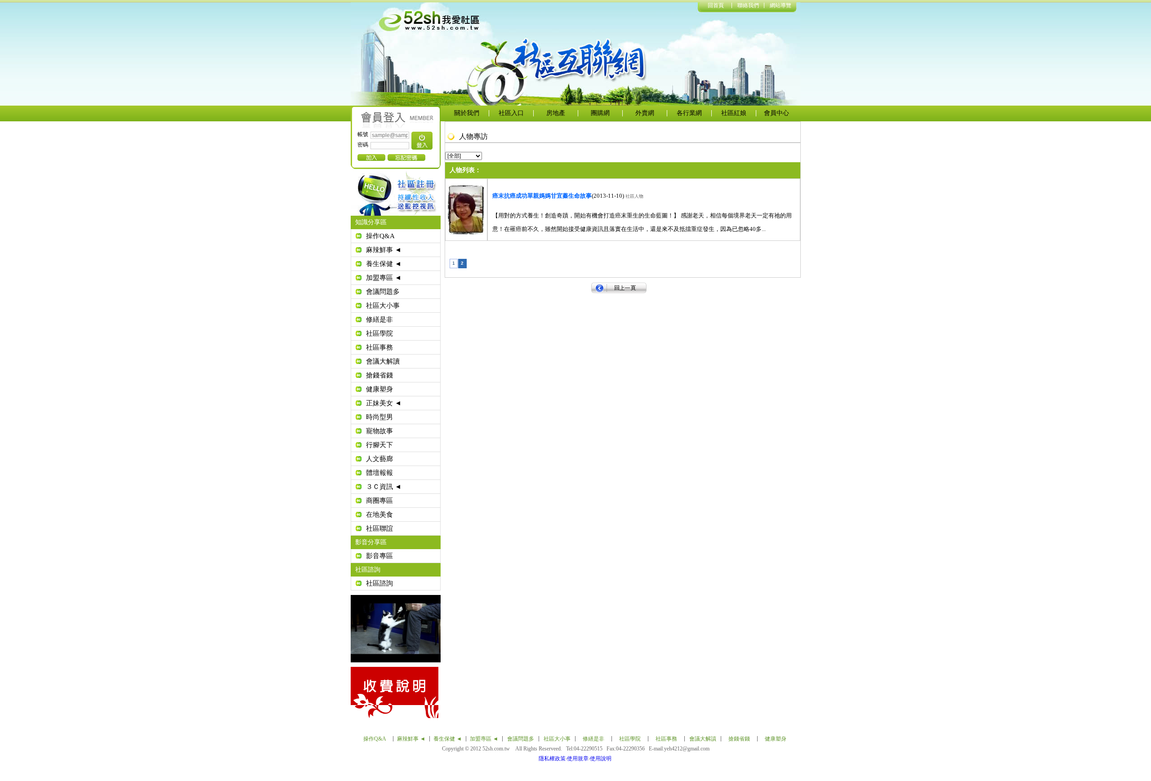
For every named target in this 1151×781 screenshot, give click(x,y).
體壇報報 (379, 472)
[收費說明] (528, 692)
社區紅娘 (733, 113)
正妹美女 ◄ (384, 403)
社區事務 (379, 347)
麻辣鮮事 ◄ (384, 249)
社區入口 (511, 113)
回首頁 (716, 5)
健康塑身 (379, 389)
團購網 (600, 113)
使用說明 (600, 758)
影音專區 (379, 555)
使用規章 (578, 758)
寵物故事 (379, 431)
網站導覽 (780, 5)
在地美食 (379, 514)
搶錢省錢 (379, 375)
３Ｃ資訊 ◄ (384, 486)
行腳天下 (379, 444)
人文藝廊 (379, 458)
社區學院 (379, 333)
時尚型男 (379, 417)
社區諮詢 (379, 583)
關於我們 (466, 113)
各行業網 (689, 113)
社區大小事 (383, 305)
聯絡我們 (748, 5)
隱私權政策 (552, 758)
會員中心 (776, 113)
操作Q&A (380, 236)
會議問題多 (383, 291)
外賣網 (644, 113)
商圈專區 (379, 500)
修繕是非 (379, 319)
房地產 (555, 113)
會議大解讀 (383, 361)
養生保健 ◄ (384, 263)
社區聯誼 (379, 528)
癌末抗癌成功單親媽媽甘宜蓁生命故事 (542, 195)
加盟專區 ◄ (384, 277)
